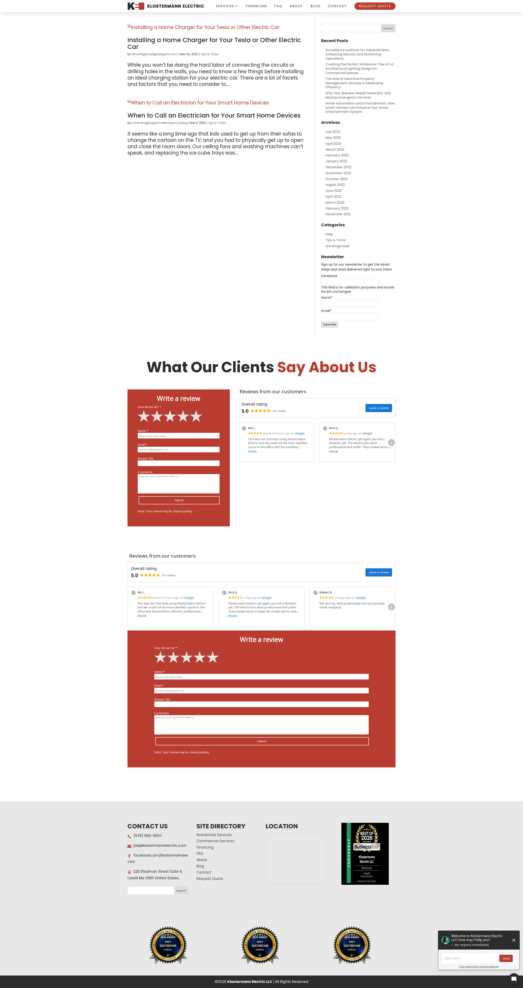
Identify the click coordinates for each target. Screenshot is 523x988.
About (296, 6)
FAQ (278, 6)
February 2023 (337, 155)
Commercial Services (215, 841)
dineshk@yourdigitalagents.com (155, 54)
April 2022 (333, 196)
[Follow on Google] (183, 536)
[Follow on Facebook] (174, 536)
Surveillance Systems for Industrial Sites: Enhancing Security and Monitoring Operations (357, 54)
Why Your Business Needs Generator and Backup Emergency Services (358, 95)
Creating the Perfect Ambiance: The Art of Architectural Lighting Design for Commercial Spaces (359, 68)
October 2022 (336, 179)
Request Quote (375, 6)
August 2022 (335, 184)
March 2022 (334, 202)
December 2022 (338, 167)
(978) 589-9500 (147, 835)
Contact (337, 6)
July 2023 (332, 131)
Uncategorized (337, 246)
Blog (315, 6)
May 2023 (333, 137)
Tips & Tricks (209, 54)
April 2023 (333, 143)
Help (329, 234)
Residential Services (214, 834)
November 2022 (338, 173)
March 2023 (334, 149)
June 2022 (333, 190)
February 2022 (337, 208)
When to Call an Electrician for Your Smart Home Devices (214, 115)
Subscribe (329, 324)
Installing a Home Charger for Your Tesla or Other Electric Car (214, 43)
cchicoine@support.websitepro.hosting (159, 123)
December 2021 (338, 214)
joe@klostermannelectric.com (159, 845)
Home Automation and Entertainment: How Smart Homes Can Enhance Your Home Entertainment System (360, 107)
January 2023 (336, 161)
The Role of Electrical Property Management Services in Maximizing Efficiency (354, 83)
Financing (256, 6)
